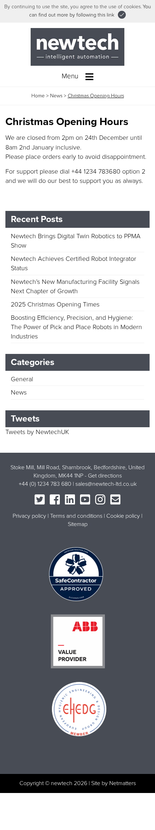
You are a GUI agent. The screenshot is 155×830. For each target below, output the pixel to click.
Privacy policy (29, 516)
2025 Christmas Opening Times (55, 304)
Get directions (105, 475)
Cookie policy (123, 516)
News (56, 96)
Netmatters (122, 783)
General (22, 379)
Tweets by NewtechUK (37, 432)
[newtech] (77, 46)
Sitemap (78, 524)
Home (38, 96)
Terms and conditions (76, 516)
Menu (71, 76)
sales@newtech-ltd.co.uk (106, 484)
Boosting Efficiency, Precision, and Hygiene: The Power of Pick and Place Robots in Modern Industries (76, 327)
